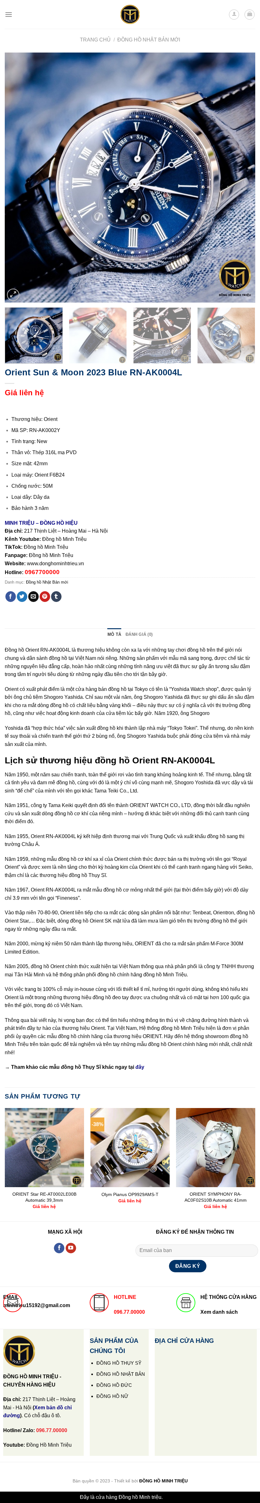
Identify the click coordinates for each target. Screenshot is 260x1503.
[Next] (242, 178)
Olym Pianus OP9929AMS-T (130, 1194)
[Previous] (17, 178)
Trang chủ (95, 39)
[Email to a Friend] (33, 596)
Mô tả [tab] (114, 634)
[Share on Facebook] (10, 596)
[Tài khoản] (234, 14)
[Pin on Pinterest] (45, 596)
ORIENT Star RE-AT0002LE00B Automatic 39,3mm (44, 1197)
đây (139, 1067)
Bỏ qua (172, 1497)
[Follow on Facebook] (59, 1248)
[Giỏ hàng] (249, 14)
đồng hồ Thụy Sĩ (81, 1067)
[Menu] (8, 14)
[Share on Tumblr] (56, 596)
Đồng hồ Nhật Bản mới (148, 39)
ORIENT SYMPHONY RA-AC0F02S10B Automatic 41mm (216, 1197)
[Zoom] (13, 295)
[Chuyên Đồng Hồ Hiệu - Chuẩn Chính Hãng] (130, 14)
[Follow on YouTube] (71, 1248)
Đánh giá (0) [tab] (139, 634)
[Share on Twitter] (22, 596)
